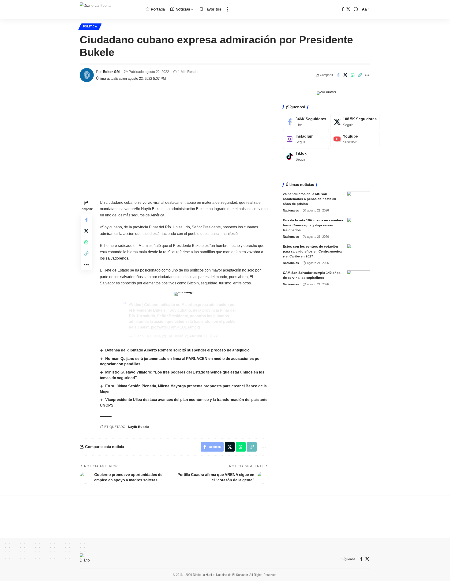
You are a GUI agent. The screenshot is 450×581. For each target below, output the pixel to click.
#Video (135, 305)
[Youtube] (354, 139)
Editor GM (111, 72)
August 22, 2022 (203, 336)
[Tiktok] (306, 156)
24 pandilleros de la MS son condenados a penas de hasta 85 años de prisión (309, 198)
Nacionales (291, 210)
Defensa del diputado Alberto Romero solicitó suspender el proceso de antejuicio (177, 350)
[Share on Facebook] (338, 75)
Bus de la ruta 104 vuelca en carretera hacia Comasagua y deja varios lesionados (313, 225)
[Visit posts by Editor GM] (87, 75)
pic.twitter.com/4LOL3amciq (175, 327)
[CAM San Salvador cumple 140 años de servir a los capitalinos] (358, 279)
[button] (227, 9)
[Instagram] (306, 139)
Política (90, 26)
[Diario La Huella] (109, 9)
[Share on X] (345, 75)
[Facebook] (343, 9)
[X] (348, 9)
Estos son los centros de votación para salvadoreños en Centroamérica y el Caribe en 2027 (312, 251)
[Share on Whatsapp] (352, 75)
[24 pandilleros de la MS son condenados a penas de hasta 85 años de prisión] (358, 200)
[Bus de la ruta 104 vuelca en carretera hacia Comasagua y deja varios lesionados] (358, 226)
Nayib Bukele (138, 427)
